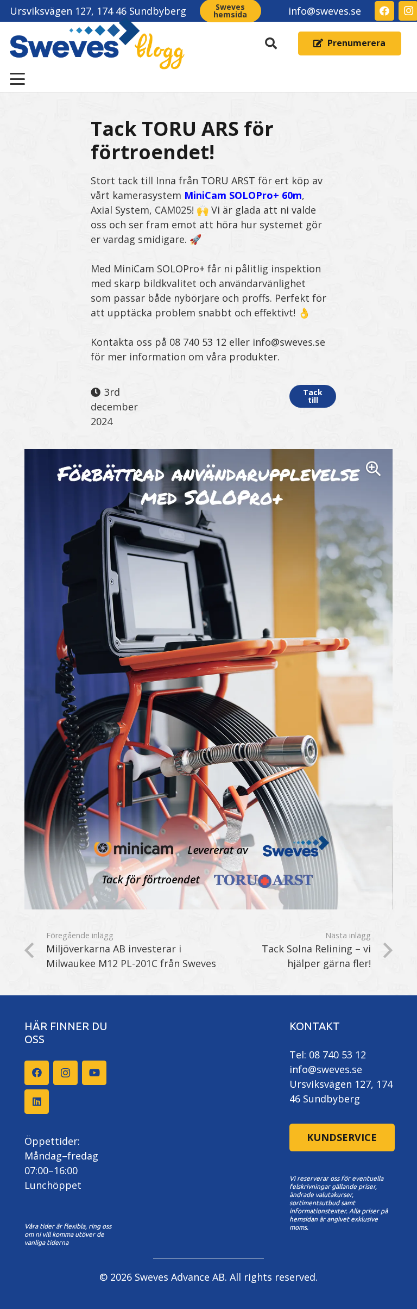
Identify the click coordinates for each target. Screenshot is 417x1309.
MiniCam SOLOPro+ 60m (243, 195)
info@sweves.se (325, 1069)
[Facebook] (384, 11)
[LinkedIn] (36, 1101)
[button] (271, 43)
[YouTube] (94, 1073)
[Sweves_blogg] (97, 43)
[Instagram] (65, 1073)
